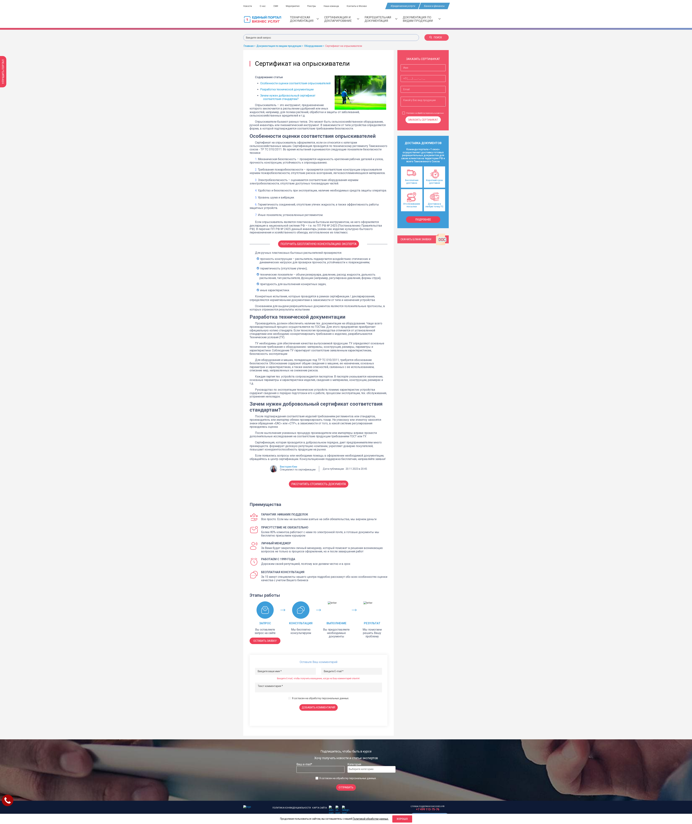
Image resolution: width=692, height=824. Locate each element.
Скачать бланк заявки (416, 239)
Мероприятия (293, 6)
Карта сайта (319, 808)
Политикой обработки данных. (371, 818)
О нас (263, 6)
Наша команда (331, 6)
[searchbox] (363, 769)
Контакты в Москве (357, 6)
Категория (354, 764)
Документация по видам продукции (418, 19)
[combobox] (371, 769)
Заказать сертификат (423, 119)
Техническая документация (302, 19)
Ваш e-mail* (304, 764)
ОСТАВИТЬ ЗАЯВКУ (265, 640)
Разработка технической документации (287, 89)
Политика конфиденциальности (291, 808)
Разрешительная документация (378, 19)
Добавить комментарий (318, 707)
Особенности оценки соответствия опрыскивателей (295, 83)
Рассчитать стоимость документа (318, 484)
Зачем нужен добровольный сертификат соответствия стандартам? (287, 97)
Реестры (311, 6)
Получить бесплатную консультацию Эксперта (318, 244)
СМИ (275, 6)
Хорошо (402, 819)
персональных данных (335, 698)
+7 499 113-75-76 (427, 809)
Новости (247, 6)
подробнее (423, 219)
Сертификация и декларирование (338, 19)
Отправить (346, 787)
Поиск (438, 37)
